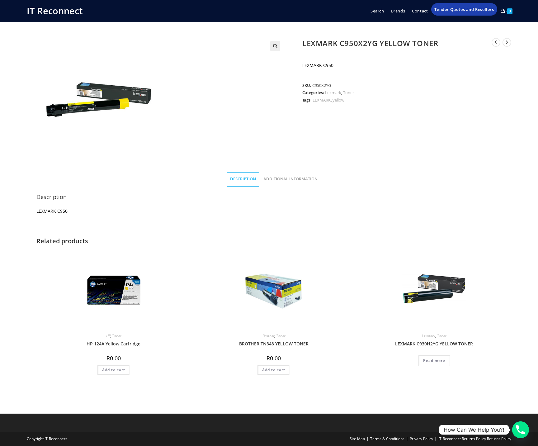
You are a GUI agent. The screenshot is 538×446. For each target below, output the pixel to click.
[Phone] (520, 429)
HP (108, 336)
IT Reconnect (55, 11)
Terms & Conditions (387, 438)
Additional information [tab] (290, 179)
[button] (275, 46)
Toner (348, 92)
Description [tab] (243, 179)
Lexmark (333, 92)
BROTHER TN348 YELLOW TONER (274, 344)
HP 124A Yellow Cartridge (113, 344)
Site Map (357, 438)
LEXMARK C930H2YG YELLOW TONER (434, 344)
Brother (268, 336)
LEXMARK (322, 100)
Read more (434, 360)
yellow (338, 100)
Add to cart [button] (113, 369)
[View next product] (507, 42)
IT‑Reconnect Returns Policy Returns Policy (474, 438)
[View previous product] (496, 42)
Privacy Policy (421, 438)
